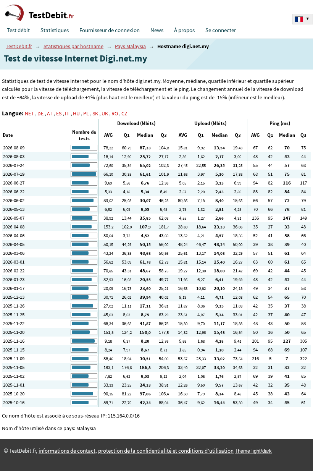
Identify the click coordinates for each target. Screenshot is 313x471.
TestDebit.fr (19, 46)
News (156, 30)
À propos (184, 30)
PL (86, 113)
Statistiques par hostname (73, 46)
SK (95, 113)
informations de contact (67, 450)
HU (76, 113)
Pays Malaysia (130, 46)
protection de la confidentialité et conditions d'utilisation (166, 450)
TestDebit (51, 15)
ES (58, 113)
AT (50, 113)
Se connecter (220, 30)
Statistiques (54, 30)
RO (114, 113)
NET (29, 113)
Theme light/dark (253, 451)
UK (105, 113)
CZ (124, 113)
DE (40, 113)
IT (67, 113)
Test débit (18, 30)
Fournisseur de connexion (109, 30)
